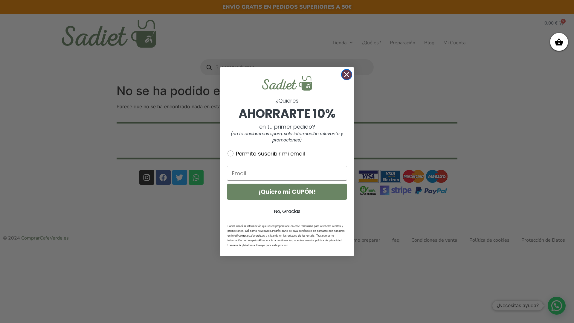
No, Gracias (287, 211)
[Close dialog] (346, 74)
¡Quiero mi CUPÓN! (287, 192)
